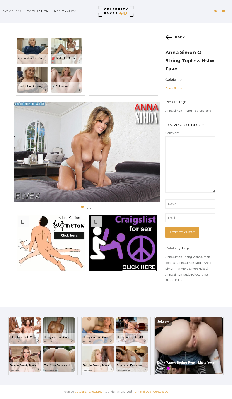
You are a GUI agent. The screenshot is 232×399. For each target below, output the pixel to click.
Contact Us (160, 391)
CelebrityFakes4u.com (90, 391)
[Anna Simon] (87, 151)
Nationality (65, 11)
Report (90, 208)
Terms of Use (142, 391)
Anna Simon (173, 88)
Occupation (38, 11)
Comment (173, 133)
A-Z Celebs (12, 11)
